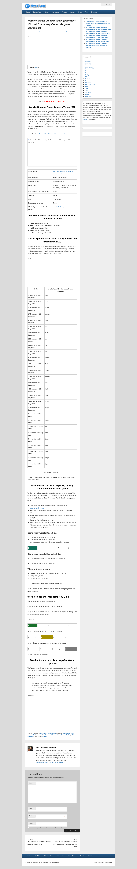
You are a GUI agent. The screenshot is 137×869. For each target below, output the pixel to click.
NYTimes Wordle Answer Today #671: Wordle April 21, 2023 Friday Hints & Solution (96, 45)
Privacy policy (48, 856)
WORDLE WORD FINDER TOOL (55, 101)
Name (30, 808)
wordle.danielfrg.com (60, 207)
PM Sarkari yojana (90, 85)
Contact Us (94, 12)
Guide (49, 733)
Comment (32, 783)
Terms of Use (71, 856)
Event (86, 73)
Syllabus (87, 90)
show (36, 67)
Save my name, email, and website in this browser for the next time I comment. (49, 828)
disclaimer (86, 119)
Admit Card (88, 63)
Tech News (88, 92)
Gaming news (43, 733)
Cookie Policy (59, 856)
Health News (88, 79)
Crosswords (55, 12)
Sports (86, 88)
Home (28, 12)
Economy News (89, 67)
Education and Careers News (92, 69)
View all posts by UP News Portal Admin (50, 763)
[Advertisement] (52, 51)
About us (29, 856)
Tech (86, 12)
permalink (45, 736)
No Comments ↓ (62, 31)
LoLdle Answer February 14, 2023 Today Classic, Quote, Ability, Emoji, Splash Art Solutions (98, 23)
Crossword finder (89, 65)
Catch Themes (108, 862)
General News (37, 12)
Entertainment (88, 71)
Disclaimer (38, 856)
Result (46, 12)
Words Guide (88, 96)
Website (31, 823)
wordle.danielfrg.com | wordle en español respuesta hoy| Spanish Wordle (50, 735)
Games (72, 12)
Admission (87, 61)
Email (30, 816)
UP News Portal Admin (50, 31)
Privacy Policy (55, 862)
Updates (53, 733)
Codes (80, 12)
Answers (64, 12)
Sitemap (90, 856)
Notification (88, 83)
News (86, 81)
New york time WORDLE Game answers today (53, 134)
